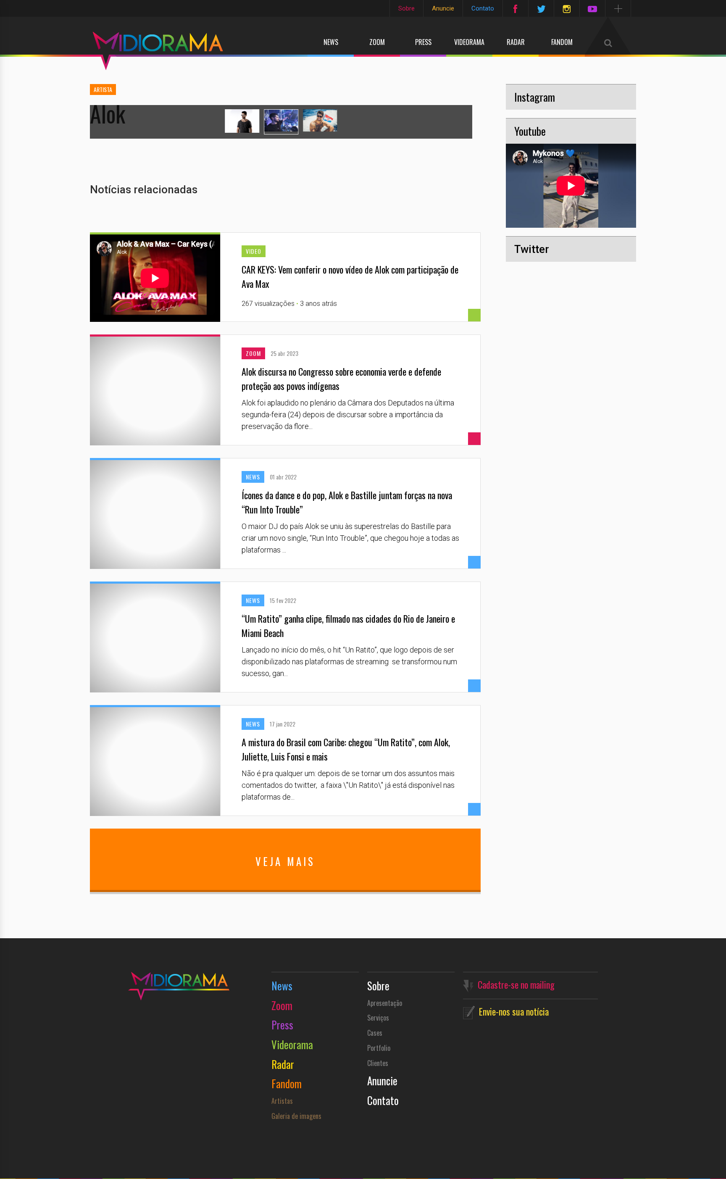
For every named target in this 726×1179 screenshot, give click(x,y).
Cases (374, 1033)
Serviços (378, 1018)
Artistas (282, 1101)
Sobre (406, 8)
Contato (482, 8)
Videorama (469, 42)
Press (423, 42)
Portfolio (378, 1048)
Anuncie (443, 8)
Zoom (377, 42)
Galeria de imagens (296, 1116)
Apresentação (384, 1003)
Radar (516, 42)
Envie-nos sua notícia (514, 1011)
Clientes (377, 1063)
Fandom (562, 42)
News (331, 42)
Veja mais (285, 861)
